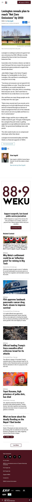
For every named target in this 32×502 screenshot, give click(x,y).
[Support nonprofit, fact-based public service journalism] (16, 195)
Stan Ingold (10, 21)
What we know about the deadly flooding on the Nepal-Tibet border (14, 419)
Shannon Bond (6, 267)
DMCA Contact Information (9, 481)
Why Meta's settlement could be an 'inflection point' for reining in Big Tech (14, 259)
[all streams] (30, 500)
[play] (2, 500)
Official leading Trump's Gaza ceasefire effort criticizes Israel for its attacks (14, 349)
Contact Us (5, 478)
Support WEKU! (24, 2)
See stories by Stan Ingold (17, 165)
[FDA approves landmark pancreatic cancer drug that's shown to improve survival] (15, 287)
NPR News (5, 253)
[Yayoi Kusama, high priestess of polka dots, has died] (15, 379)
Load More (16, 445)
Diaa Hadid (5, 425)
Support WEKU (6, 474)
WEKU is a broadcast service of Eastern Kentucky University (15, 464)
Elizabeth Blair (6, 400)
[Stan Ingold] (5, 157)
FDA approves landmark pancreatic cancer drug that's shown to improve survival (14, 303)
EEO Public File (6, 471)
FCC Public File (6, 467)
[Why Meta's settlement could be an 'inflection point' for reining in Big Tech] (15, 243)
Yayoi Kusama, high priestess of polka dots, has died (14, 394)
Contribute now (16, 227)
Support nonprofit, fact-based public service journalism (16, 215)
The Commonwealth (8, 143)
